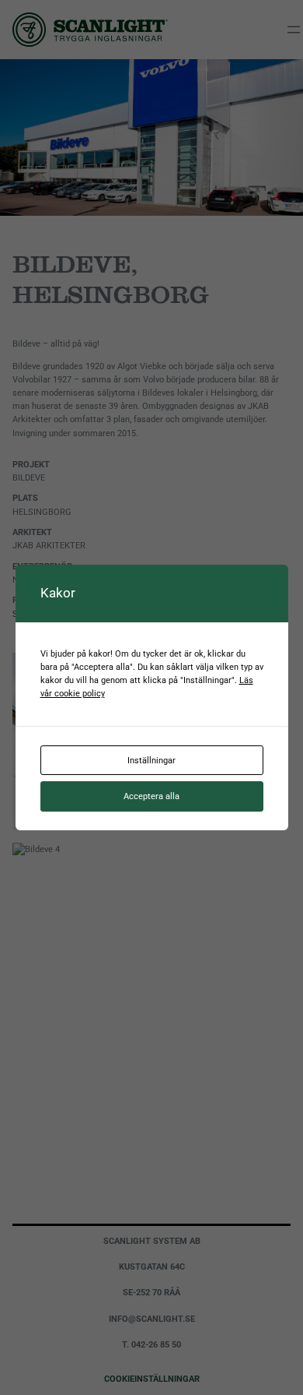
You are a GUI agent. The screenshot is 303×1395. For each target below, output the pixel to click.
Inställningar (151, 760)
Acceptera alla (151, 796)
